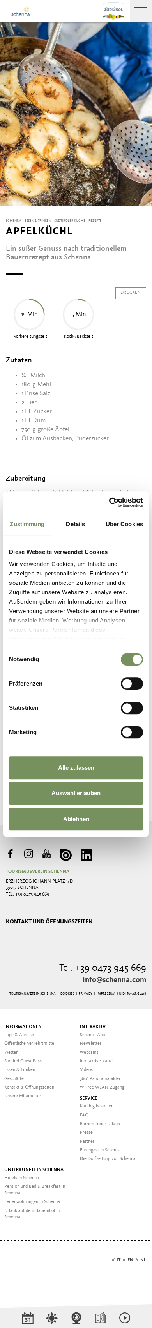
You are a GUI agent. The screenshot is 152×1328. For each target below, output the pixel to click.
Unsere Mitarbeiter (22, 1096)
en (130, 1260)
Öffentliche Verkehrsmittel (29, 1043)
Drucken (130, 292)
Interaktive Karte (96, 1061)
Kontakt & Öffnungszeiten (29, 1087)
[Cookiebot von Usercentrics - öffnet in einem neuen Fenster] (109, 502)
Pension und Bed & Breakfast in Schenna (34, 1190)
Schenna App (92, 1035)
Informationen (23, 1026)
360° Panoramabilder (100, 1079)
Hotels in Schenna (21, 1178)
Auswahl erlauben (76, 793)
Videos (86, 1069)
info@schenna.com (114, 980)
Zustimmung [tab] (27, 524)
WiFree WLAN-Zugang (102, 1087)
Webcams (89, 1052)
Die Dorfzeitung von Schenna (108, 1158)
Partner (87, 1141)
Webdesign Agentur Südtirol (15, 1261)
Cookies (67, 993)
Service (88, 1098)
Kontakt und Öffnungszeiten (49, 921)
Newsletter (90, 1043)
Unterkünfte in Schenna (34, 1169)
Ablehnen (76, 819)
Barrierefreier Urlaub (100, 1124)
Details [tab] (75, 524)
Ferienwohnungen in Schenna (32, 1202)
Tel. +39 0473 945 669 (102, 968)
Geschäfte (14, 1079)
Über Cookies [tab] (124, 524)
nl (143, 1260)
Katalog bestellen (96, 1106)
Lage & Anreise (19, 1035)
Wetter (11, 1052)
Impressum (106, 993)
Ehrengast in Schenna (100, 1150)
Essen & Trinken (19, 1069)
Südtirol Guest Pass (23, 1061)
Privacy (85, 993)
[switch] (132, 683)
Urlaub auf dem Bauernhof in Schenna (32, 1214)
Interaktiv (93, 1026)
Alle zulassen (76, 767)
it (118, 1260)
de (107, 1260)
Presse (86, 1132)
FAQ (84, 1115)
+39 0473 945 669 (32, 894)
